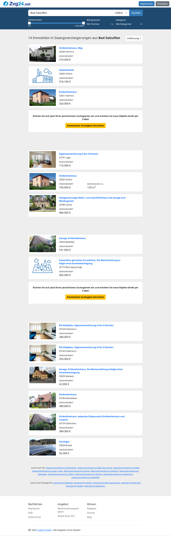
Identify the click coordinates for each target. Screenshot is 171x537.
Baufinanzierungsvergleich (68, 510)
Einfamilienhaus (68, 91)
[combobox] (70, 13)
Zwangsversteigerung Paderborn (118, 474)
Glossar (91, 512)
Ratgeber (91, 508)
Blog (89, 517)
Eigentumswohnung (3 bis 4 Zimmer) (78, 153)
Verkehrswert (35, 19)
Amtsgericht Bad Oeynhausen (106, 483)
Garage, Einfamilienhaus (72, 238)
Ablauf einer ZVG (66, 515)
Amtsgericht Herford (83, 483)
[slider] (29, 23)
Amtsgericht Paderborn (94, 486)
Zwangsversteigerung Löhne (76, 471)
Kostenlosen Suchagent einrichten (85, 125)
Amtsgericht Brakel (74, 486)
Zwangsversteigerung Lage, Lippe (47, 471)
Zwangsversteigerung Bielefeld (85, 477)
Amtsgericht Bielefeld (63, 483)
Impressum (34, 508)
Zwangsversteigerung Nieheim (104, 471)
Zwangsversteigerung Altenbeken (61, 468)
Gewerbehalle (66, 69)
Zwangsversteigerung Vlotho (61, 474)
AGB (30, 512)
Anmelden (162, 3)
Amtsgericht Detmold (130, 483)
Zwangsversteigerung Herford (88, 474)
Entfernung (133, 38)
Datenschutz (34, 517)
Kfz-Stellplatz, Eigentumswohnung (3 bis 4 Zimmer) (86, 325)
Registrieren (146, 3)
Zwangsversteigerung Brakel (126, 468)
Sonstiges (64, 441)
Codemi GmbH (44, 530)
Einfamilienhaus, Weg (70, 47)
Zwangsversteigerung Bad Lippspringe (94, 468)
